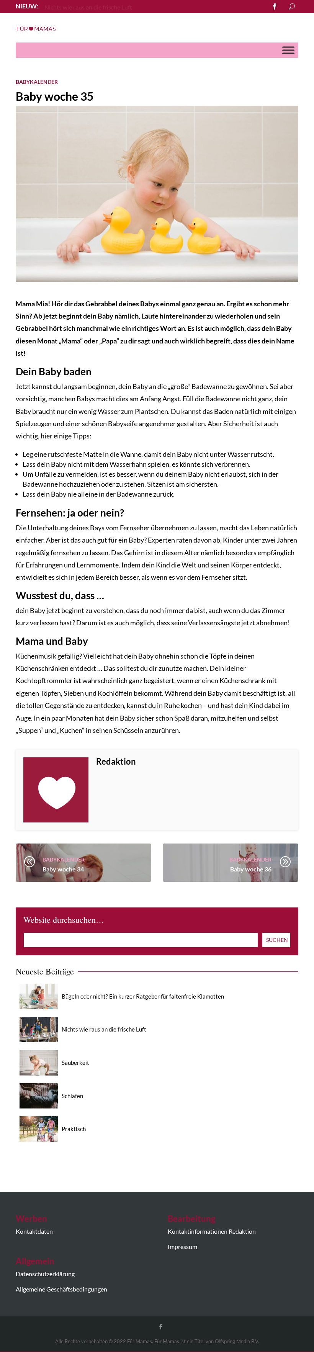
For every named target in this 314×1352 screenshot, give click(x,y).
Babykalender (37, 81)
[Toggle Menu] (288, 50)
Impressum (182, 1246)
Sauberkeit (75, 1062)
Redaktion (116, 761)
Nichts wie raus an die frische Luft (104, 1029)
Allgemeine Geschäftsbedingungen (61, 1289)
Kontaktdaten (34, 1231)
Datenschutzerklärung (45, 1273)
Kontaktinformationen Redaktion (212, 1231)
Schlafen (72, 1095)
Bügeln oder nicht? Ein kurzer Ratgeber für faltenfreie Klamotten (143, 996)
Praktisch (74, 1128)
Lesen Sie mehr (63, 6)
